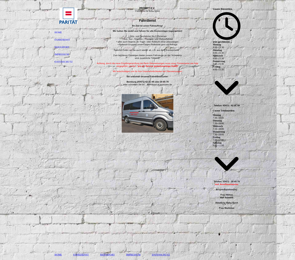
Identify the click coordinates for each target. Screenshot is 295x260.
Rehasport (62, 47)
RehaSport (107, 254)
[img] (68, 16)
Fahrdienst (62, 39)
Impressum (62, 54)
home (58, 32)
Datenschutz (64, 61)
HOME (58, 254)
